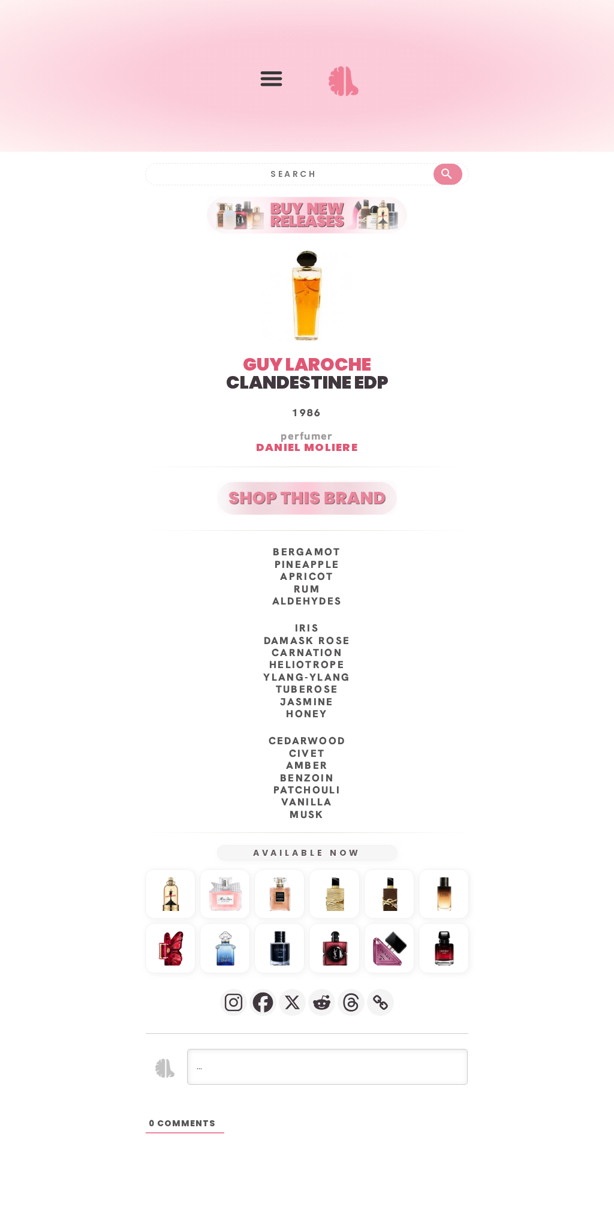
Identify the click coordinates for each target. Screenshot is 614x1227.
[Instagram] (233, 1002)
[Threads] (351, 1002)
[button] (271, 78)
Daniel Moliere (307, 447)
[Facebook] (262, 1002)
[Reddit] (321, 1002)
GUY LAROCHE (307, 364)
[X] (292, 1002)
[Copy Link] (380, 1002)
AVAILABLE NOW (307, 853)
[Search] (448, 174)
